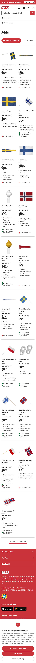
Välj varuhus (7, 18)
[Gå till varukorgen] (28, 8)
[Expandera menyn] (33, 8)
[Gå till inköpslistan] (24, 8)
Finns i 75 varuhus (25, 335)
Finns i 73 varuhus (8, 284)
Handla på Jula (7, 552)
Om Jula (4, 558)
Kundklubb (5, 564)
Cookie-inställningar (18, 659)
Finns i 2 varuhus (7, 436)
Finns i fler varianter (8, 87)
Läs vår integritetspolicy (16, 643)
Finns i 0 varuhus (7, 486)
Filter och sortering (12, 40)
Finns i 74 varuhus (8, 232)
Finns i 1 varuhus (25, 135)
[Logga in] (19, 8)
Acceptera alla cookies (18, 648)
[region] (18, 641)
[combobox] (18, 13)
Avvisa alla (18, 653)
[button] (4, 596)
